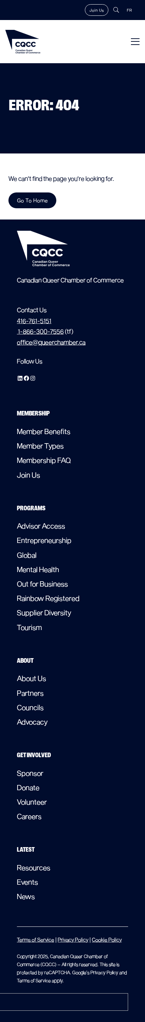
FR (129, 10)
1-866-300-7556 (40, 331)
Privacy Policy (73, 940)
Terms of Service (35, 940)
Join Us (96, 10)
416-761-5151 (34, 321)
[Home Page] (22, 41)
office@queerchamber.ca (51, 342)
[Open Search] (116, 9)
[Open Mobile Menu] (135, 41)
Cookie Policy (107, 940)
